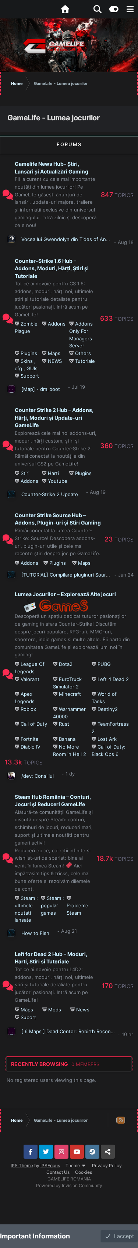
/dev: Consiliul (37, 776)
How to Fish (35, 933)
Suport (28, 1017)
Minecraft (70, 694)
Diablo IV (30, 747)
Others (83, 353)
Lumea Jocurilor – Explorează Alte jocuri (65, 594)
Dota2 (65, 664)
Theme (73, 1165)
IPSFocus (50, 1165)
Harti (53, 473)
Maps (54, 353)
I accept (122, 1236)
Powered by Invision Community (69, 1185)
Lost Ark (107, 739)
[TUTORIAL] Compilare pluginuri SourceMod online (79, 575)
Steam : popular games (52, 905)
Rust (64, 724)
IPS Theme (22, 1165)
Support (30, 376)
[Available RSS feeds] (121, 1120)
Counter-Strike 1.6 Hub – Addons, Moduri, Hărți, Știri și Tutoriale (52, 268)
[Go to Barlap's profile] (11, 575)
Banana (67, 739)
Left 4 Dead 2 (113, 679)
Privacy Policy (107, 1165)
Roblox (28, 709)
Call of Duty (34, 724)
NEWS (55, 361)
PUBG (104, 664)
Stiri (25, 473)
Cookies (83, 1172)
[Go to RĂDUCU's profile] (11, 776)
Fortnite (30, 739)
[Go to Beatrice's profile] (11, 494)
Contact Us (58, 1172)
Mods (54, 1010)
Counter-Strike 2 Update (49, 494)
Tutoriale (85, 361)
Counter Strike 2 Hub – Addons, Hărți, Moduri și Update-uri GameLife (54, 417)
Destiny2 (108, 709)
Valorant (30, 679)
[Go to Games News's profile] (11, 933)
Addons (57, 324)
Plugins (29, 353)
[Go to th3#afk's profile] (11, 239)
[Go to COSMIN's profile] (11, 389)
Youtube (57, 481)
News (82, 1010)
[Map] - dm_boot (40, 389)
